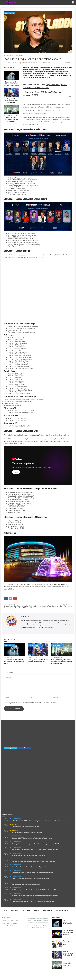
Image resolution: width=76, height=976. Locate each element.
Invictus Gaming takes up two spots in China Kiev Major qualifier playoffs (35, 896)
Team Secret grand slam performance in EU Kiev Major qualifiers (32, 873)
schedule (22, 255)
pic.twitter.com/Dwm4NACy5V (36, 87)
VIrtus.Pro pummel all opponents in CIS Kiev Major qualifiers (31, 878)
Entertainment (62, 910)
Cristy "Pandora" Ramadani (30, 62)
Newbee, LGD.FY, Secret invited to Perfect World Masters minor (32, 838)
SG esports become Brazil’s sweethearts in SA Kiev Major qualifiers (33, 861)
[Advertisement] (38, 289)
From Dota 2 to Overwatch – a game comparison (27, 832)
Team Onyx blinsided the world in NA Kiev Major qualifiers (30, 867)
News (11, 55)
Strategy (26, 910)
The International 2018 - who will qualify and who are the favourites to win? (14, 661)
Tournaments (9, 13)
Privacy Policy (6, 917)
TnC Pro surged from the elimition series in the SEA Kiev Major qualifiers (35, 890)
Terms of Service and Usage (10, 920)
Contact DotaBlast (7, 926)
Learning (15, 830)
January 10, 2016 (30, 95)
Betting (14, 824)
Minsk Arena (58, 584)
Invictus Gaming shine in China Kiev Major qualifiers (28, 855)
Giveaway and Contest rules (10, 923)
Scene (36, 910)
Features (14, 910)
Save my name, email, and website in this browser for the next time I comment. (30, 703)
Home (6, 55)
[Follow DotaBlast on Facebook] (24, 748)
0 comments (68, 62)
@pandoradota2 (49, 627)
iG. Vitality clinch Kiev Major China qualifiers (26, 884)
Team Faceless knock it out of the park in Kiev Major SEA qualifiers (33, 901)
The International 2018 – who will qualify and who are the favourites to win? (36, 821)
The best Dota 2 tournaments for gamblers (25, 826)
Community (47, 910)
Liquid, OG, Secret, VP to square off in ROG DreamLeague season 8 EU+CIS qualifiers (61, 661)
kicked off (37, 435)
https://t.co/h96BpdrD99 (56, 84)
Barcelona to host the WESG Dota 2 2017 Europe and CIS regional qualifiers (35, 850)
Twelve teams (27, 117)
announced (53, 104)
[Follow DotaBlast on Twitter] (10, 748)
